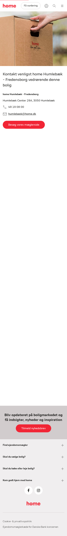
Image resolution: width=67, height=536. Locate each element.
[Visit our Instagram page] (38, 490)
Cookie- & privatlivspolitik (17, 521)
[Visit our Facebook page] (28, 490)
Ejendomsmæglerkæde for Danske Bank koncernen (30, 527)
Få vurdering (31, 5)
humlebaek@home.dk (22, 113)
